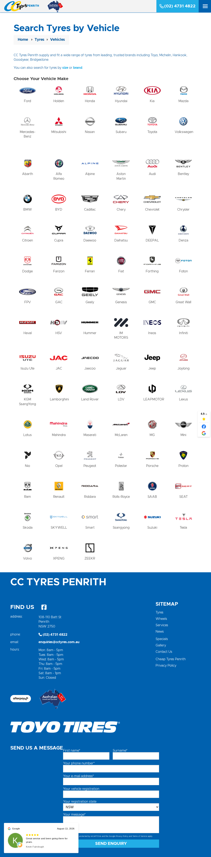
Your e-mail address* (78, 776)
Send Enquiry (111, 844)
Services (162, 625)
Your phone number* (79, 763)
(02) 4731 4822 (180, 6)
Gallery (161, 645)
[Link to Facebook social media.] (44, 607)
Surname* (120, 750)
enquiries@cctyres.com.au (59, 642)
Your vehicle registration (81, 789)
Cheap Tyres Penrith (171, 659)
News (160, 631)
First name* (71, 750)
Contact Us (164, 651)
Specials (162, 639)
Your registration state (79, 801)
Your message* (74, 814)
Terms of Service (139, 836)
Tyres (159, 612)
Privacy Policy (166, 665)
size (65, 67)
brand (77, 67)
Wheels (161, 618)
